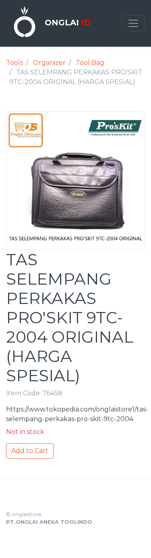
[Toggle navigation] (133, 23)
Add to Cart (29, 451)
